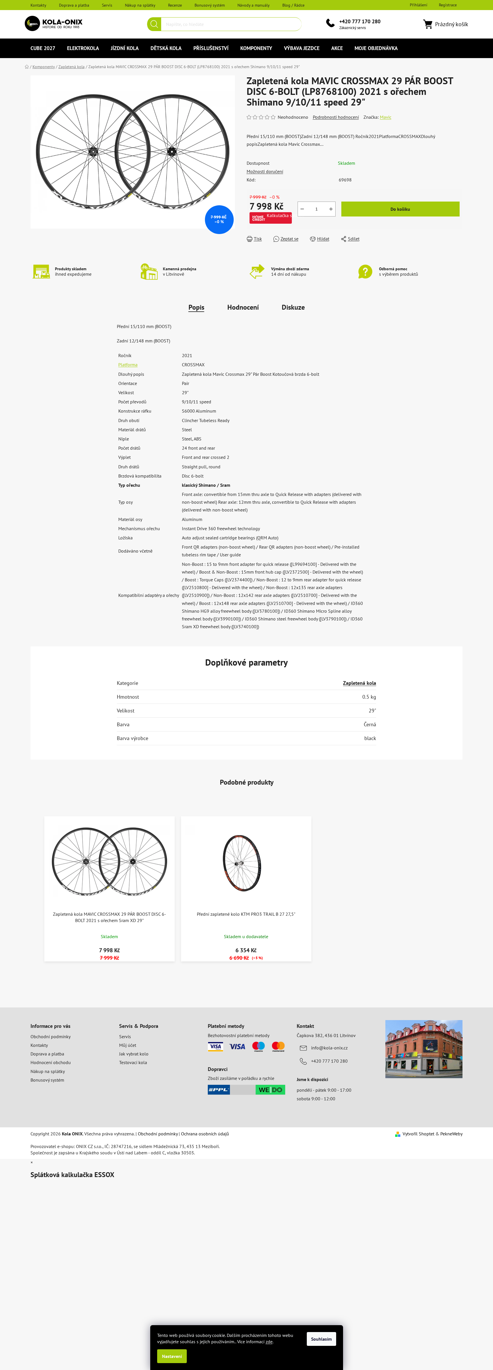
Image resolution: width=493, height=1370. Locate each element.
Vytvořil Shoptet (418, 1134)
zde (269, 1341)
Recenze (175, 5)
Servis (107, 5)
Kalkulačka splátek (279, 215)
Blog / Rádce (293, 5)
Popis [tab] (196, 307)
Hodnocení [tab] (243, 307)
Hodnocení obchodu (51, 1062)
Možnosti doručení (265, 171)
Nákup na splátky (140, 5)
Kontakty (38, 5)
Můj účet (127, 1045)
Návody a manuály (253, 5)
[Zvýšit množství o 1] (331, 209)
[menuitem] (43, 48)
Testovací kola (133, 1062)
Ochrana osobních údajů (205, 1134)
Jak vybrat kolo (134, 1054)
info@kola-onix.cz (329, 1048)
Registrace (448, 4)
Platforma (128, 364)
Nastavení (172, 1356)
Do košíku (400, 209)
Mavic (385, 117)
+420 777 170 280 (359, 21)
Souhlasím (321, 1339)
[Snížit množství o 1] (302, 209)
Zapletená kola (359, 683)
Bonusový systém (210, 5)
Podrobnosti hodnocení (336, 117)
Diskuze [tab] (293, 307)
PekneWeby (451, 1134)
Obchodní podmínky (51, 1036)
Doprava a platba (74, 5)
